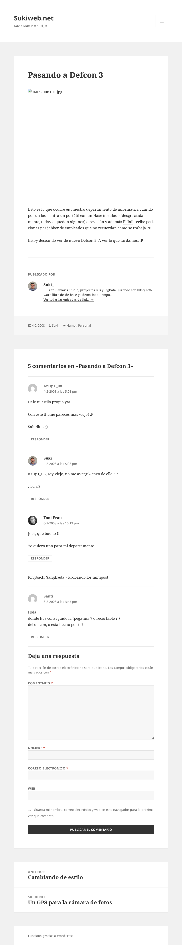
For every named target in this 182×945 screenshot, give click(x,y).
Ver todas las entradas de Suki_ (67, 299)
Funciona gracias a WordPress (50, 936)
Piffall (128, 221)
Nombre (36, 748)
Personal (84, 325)
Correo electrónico (48, 768)
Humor (71, 325)
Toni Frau (53, 517)
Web (31, 788)
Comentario (40, 683)
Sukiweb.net (34, 18)
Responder (40, 439)
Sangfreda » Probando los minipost (77, 577)
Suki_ (55, 325)
